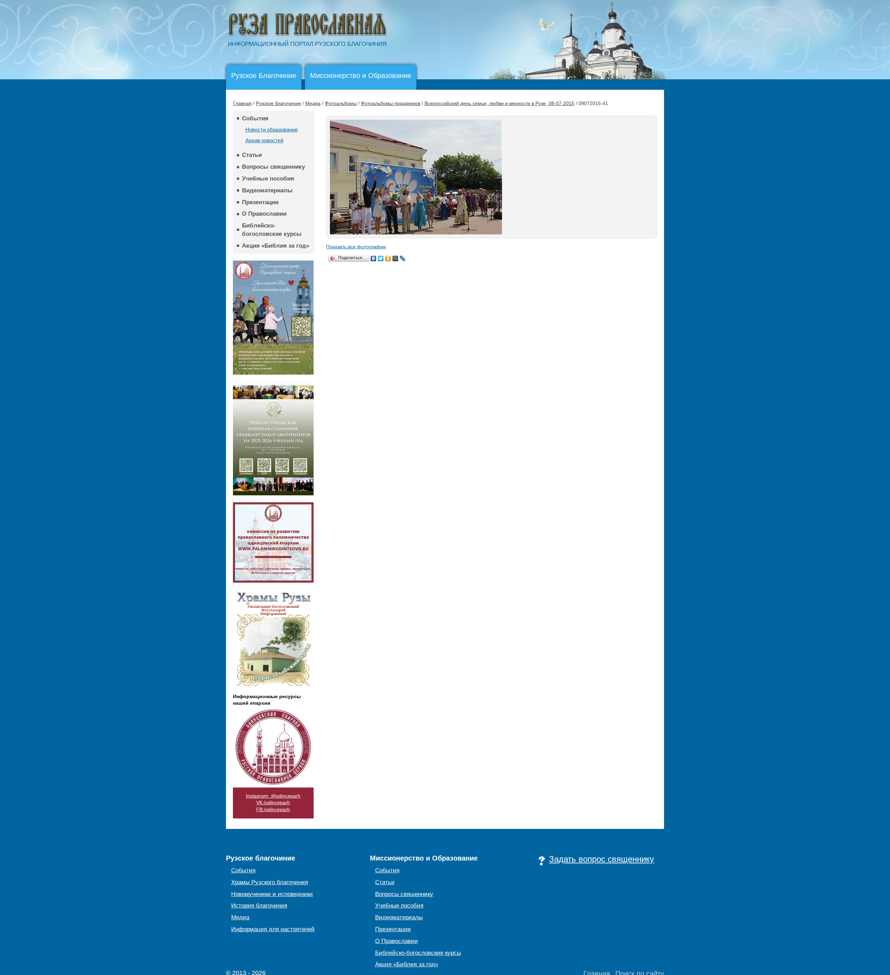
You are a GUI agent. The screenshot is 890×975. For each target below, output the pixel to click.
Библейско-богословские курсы (272, 229)
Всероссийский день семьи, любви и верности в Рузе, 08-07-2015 (499, 103)
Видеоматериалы (267, 190)
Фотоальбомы (341, 103)
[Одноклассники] (388, 258)
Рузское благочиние (278, 103)
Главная (242, 103)
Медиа (313, 103)
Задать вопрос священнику (601, 859)
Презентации (260, 202)
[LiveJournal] (402, 258)
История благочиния (259, 905)
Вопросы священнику (273, 166)
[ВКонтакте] (373, 258)
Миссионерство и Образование (360, 75)
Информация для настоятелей (273, 929)
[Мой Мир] (395, 258)
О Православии (264, 213)
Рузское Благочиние (263, 75)
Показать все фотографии (356, 246)
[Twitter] (381, 258)
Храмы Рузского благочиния (269, 882)
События (255, 118)
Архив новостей (264, 140)
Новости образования (271, 130)
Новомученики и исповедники (272, 894)
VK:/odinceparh (273, 802)
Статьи (252, 155)
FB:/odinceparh (273, 809)
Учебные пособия (268, 178)
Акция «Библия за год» (275, 245)
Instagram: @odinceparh (273, 796)
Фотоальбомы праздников (390, 103)
